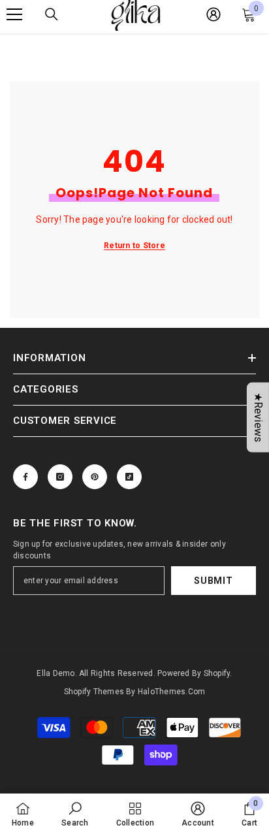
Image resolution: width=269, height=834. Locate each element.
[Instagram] (60, 476)
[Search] (51, 14)
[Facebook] (25, 476)
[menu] (14, 14)
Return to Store (134, 245)
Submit (213, 580)
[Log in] (213, 14)
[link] (74, 813)
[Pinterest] (94, 476)
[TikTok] (129, 476)
